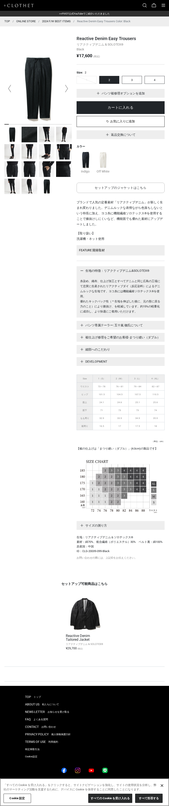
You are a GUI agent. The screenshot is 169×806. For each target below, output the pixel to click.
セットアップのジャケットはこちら (120, 187)
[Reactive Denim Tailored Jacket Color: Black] (84, 614)
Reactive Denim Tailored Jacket (78, 638)
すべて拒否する (149, 798)
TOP (7, 21)
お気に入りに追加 (122, 121)
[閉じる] (162, 785)
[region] (84, 792)
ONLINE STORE (26, 21)
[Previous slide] (9, 88)
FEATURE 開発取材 (92, 250)
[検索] (146, 5)
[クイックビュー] (101, 627)
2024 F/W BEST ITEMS (56, 21)
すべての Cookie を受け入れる (110, 798)
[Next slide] (66, 88)
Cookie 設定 (17, 798)
